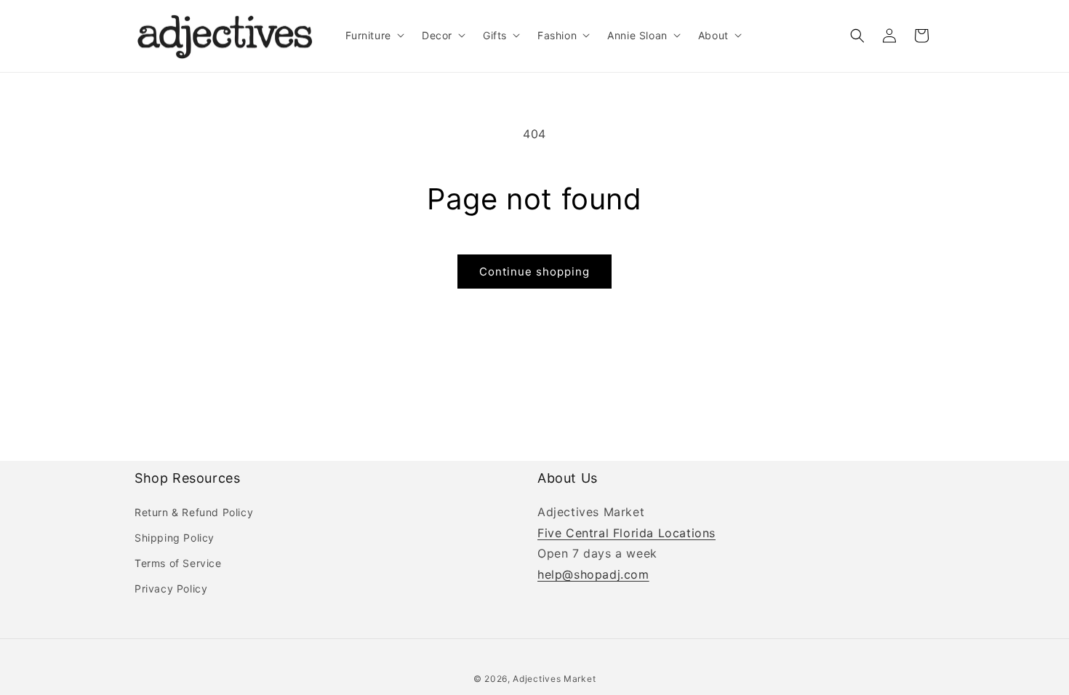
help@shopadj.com (593, 574)
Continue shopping (534, 271)
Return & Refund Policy (194, 512)
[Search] (857, 36)
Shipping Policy (175, 537)
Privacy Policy (171, 588)
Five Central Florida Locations (626, 533)
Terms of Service (178, 563)
